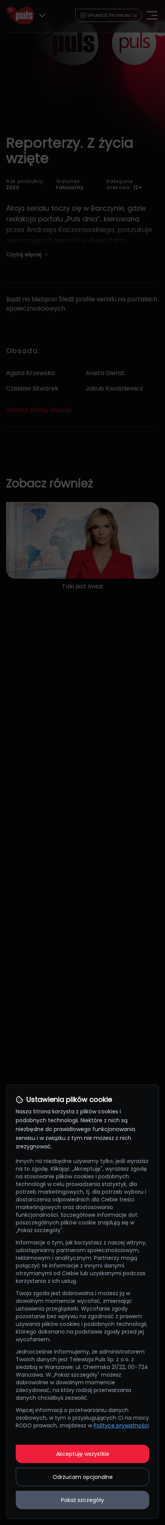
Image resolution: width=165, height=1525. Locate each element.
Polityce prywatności (121, 1425)
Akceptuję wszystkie (82, 1454)
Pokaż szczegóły (82, 1500)
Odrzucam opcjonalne (83, 1477)
